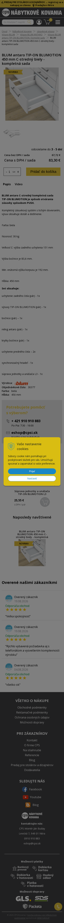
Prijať (32, 471)
